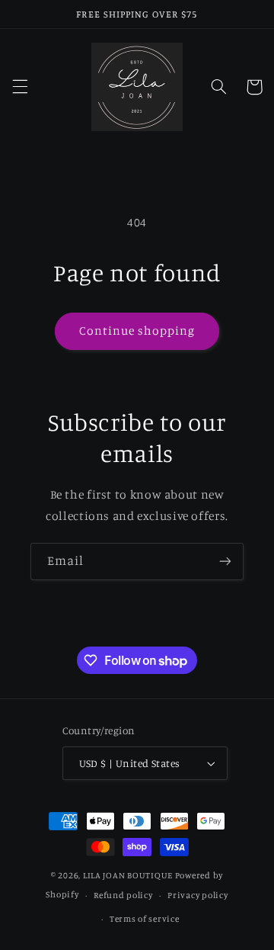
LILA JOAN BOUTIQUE (128, 875)
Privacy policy (197, 895)
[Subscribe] (225, 561)
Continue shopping (137, 330)
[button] (19, 86)
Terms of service (145, 918)
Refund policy (123, 895)
